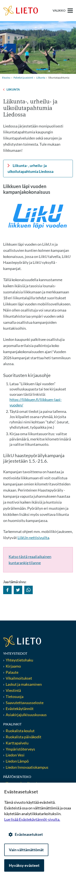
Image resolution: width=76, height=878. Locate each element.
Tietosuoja (14, 696)
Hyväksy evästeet (24, 865)
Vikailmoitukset (19, 678)
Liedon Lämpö (17, 761)
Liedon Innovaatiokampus (27, 767)
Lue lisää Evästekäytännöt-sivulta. (32, 819)
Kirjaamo (13, 666)
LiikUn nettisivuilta (33, 537)
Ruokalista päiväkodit (23, 736)
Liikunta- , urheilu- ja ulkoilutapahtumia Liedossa (30, 168)
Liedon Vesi (15, 755)
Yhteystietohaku (19, 660)
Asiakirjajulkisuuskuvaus (26, 714)
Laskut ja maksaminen (24, 684)
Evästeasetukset (29, 834)
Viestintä (13, 690)
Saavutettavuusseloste (24, 702)
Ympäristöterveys (20, 749)
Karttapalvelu (17, 743)
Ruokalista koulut (20, 730)
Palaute (12, 672)
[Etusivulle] (20, 10)
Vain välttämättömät (26, 849)
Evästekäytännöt (20, 708)
